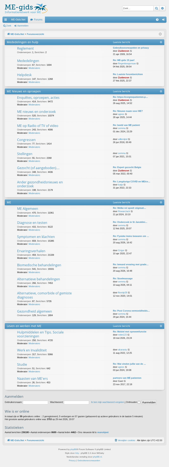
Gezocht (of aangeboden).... (38, 168)
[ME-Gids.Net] (25, 8)
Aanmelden (22, 25)
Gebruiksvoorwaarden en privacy (131, 48)
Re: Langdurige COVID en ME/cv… (131, 181)
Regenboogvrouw (127, 63)
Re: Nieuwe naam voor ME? (128, 111)
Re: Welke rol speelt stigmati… (129, 208)
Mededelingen (28, 61)
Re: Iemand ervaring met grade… (131, 264)
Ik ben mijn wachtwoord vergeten (107, 402)
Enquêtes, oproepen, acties (38, 97)
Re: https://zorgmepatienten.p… (130, 97)
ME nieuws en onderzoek (36, 111)
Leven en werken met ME (24, 326)
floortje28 (122, 292)
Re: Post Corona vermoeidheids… (131, 310)
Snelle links (6, 20)
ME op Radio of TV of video (37, 125)
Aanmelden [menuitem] (164, 20)
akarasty (122, 349)
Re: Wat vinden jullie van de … (129, 364)
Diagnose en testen (32, 222)
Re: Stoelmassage (123, 278)
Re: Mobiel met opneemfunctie (129, 331)
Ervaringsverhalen (31, 251)
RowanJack (124, 211)
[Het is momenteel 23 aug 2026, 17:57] (160, 34)
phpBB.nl (97, 457)
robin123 (122, 334)
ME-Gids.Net (18, 19)
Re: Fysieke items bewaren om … (131, 236)
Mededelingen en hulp (22, 42)
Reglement (25, 48)
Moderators (34, 68)
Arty (77, 453)
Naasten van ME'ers (32, 378)
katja (120, 184)
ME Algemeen (27, 208)
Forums (38, 19)
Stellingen (24, 154)
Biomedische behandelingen (39, 265)
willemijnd (122, 139)
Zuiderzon (123, 51)
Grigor (121, 250)
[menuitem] (157, 20)
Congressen (26, 139)
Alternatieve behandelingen (38, 279)
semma (122, 128)
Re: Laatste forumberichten (128, 74)
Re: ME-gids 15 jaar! (124, 60)
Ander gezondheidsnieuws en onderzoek (40, 184)
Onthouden (132, 402)
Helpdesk (24, 75)
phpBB (73, 449)
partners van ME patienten (127, 378)
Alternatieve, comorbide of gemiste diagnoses (44, 295)
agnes (121, 114)
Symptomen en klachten (36, 236)
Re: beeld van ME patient (126, 125)
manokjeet (103, 432)
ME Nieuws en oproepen (24, 91)
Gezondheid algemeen (34, 311)
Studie (22, 364)
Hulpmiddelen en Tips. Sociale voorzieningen (40, 334)
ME (9, 202)
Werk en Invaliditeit (32, 350)
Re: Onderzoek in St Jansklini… (130, 222)
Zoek (8, 25)
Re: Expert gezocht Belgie (127, 167)
